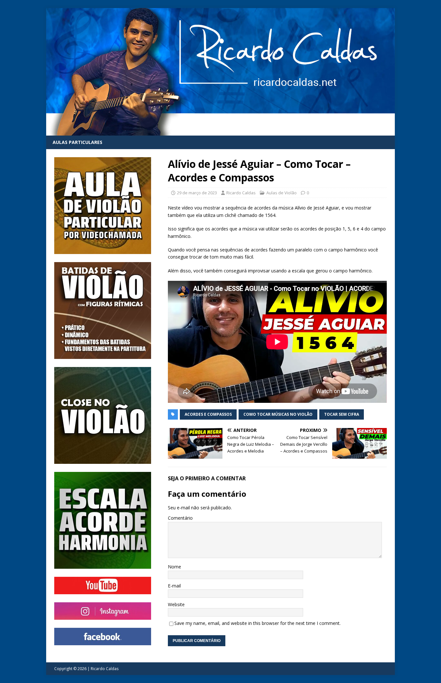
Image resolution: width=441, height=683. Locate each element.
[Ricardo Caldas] (220, 132)
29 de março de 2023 (197, 193)
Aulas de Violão (281, 193)
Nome (174, 567)
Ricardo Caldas (241, 193)
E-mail (174, 586)
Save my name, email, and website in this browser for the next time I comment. (257, 623)
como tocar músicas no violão (278, 414)
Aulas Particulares (77, 142)
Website (176, 604)
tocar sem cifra (341, 414)
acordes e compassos (208, 414)
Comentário (180, 518)
